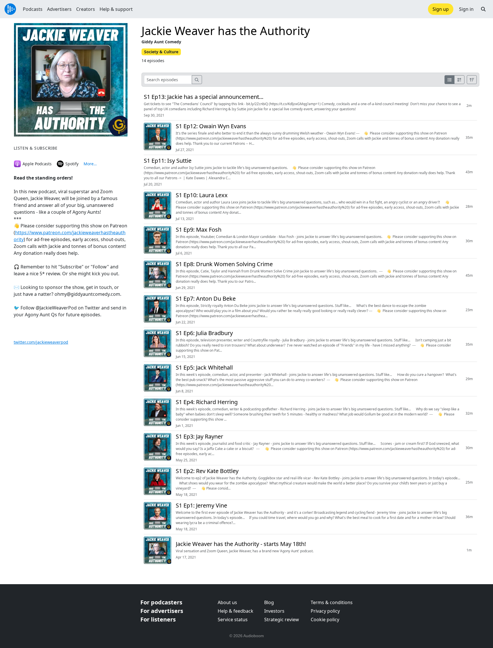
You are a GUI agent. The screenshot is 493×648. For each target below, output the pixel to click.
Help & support (116, 9)
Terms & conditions (332, 602)
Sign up (441, 9)
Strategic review (281, 619)
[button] (483, 9)
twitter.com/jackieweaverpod (41, 342)
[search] (197, 79)
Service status (233, 619)
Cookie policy (325, 619)
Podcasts (33, 9)
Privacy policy (325, 611)
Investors (274, 611)
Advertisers (59, 9)
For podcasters (161, 602)
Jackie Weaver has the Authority (226, 30)
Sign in (466, 9)
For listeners (158, 619)
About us (227, 602)
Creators (85, 9)
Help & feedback (235, 611)
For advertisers (161, 611)
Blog (269, 602)
